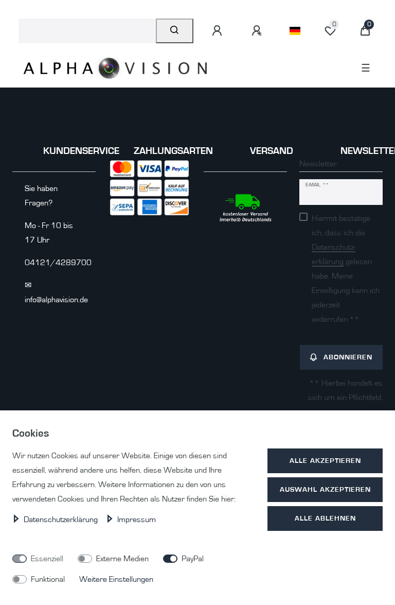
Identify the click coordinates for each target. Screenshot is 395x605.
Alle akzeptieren (325, 460)
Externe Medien (122, 559)
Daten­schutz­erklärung (62, 519)
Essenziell (47, 559)
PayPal (193, 559)
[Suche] (174, 31)
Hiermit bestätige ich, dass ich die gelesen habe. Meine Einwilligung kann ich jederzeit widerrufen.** (346, 268)
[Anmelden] (219, 31)
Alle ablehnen (325, 518)
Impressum (136, 519)
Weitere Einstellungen (116, 579)
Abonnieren (348, 357)
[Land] (295, 30)
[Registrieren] (258, 31)
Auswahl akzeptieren (325, 489)
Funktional (48, 579)
